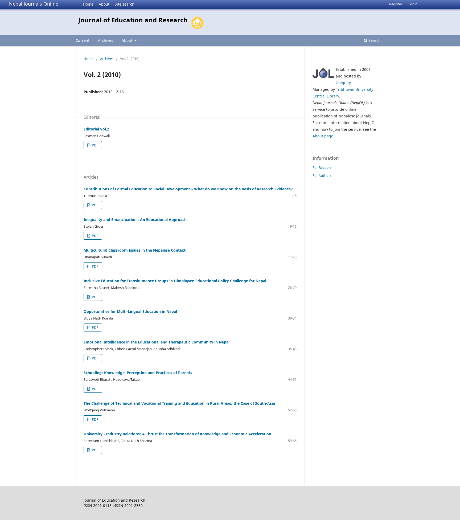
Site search (124, 4)
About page (323, 135)
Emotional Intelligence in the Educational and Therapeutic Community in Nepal (156, 342)
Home (88, 4)
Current (82, 40)
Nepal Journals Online (33, 4)
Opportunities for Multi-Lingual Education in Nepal (130, 311)
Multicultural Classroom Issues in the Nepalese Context (135, 250)
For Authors (322, 175)
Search (374, 40)
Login (412, 4)
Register (395, 4)
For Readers (322, 167)
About (104, 4)
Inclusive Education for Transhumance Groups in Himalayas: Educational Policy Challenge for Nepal (175, 280)
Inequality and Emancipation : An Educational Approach (135, 219)
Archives (105, 40)
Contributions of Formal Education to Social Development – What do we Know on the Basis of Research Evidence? (188, 188)
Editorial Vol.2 (96, 129)
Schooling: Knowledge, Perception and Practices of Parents (138, 372)
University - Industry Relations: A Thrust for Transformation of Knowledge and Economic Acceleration (177, 433)
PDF (94, 145)
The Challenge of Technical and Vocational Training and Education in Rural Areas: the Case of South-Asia (179, 403)
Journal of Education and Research (133, 19)
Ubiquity (343, 82)
